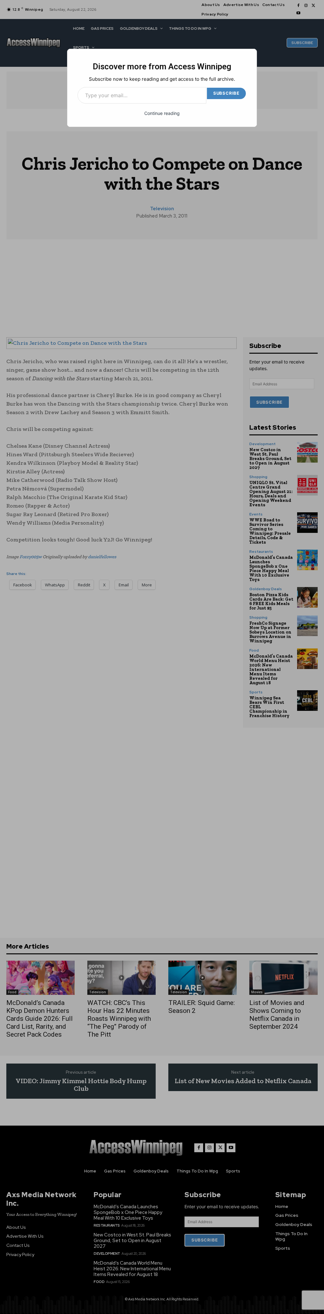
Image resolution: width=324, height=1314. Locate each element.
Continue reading (162, 113)
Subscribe (226, 93)
